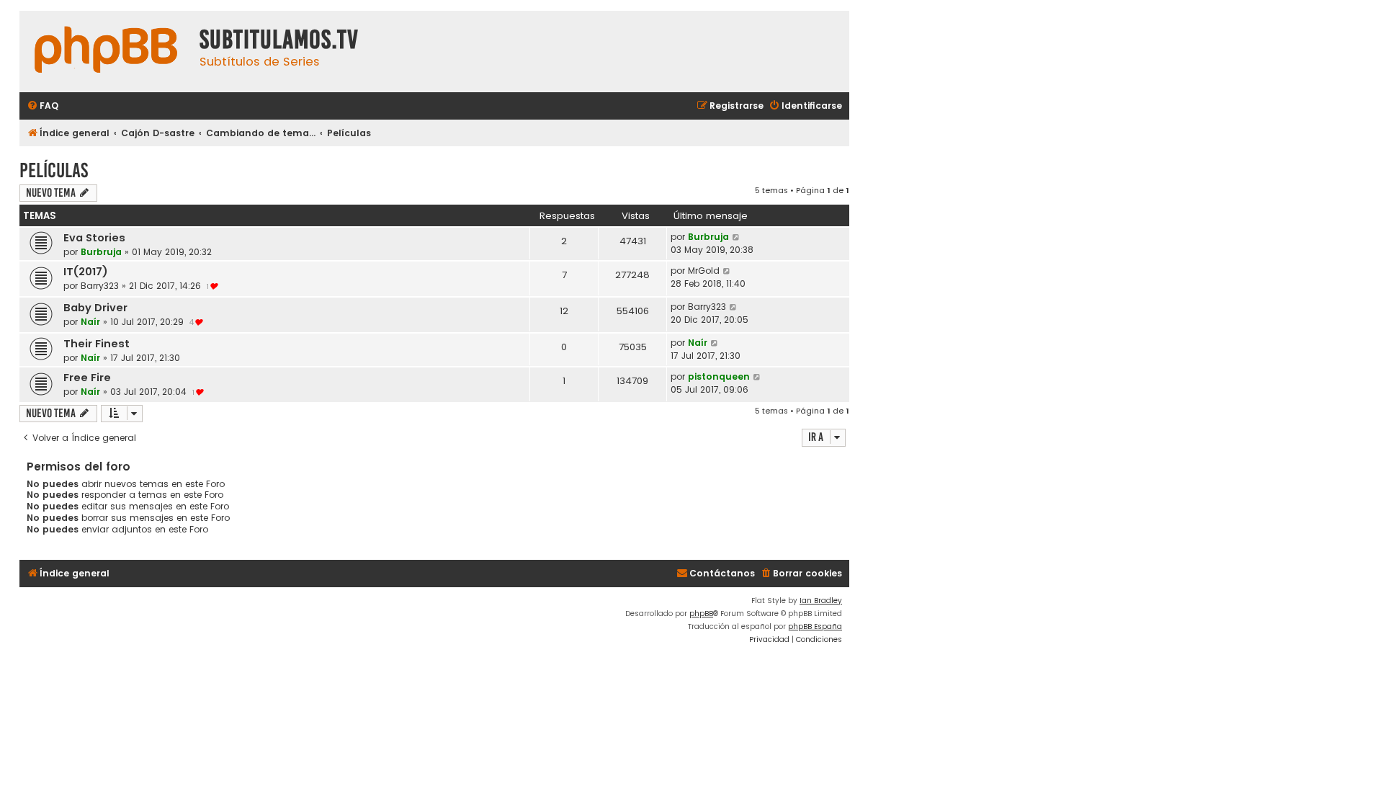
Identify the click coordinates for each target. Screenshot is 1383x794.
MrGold (704, 270)
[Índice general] (106, 51)
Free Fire (87, 377)
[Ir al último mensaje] (736, 237)
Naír (90, 322)
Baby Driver (95, 307)
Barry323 (100, 286)
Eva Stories (94, 238)
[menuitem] (42, 106)
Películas (53, 170)
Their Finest (96, 343)
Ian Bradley (821, 600)
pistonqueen (719, 376)
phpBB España (815, 626)
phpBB (701, 613)
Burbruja (101, 252)
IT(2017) (85, 271)
